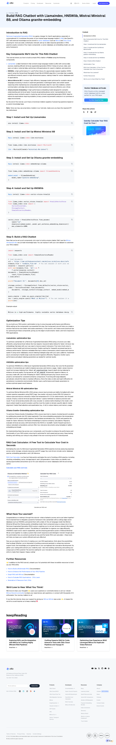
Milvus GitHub (48, 599)
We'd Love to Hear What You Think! (94, 79)
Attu (50, 711)
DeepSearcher (53, 703)
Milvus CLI (52, 714)
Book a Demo (86, 3)
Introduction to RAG (90, 36)
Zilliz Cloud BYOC (54, 691)
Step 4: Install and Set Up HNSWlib (94, 57)
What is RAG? (84, 713)
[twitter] (83, 112)
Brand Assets (100, 706)
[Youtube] (92, 668)
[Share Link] (95, 112)
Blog (82, 688)
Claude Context (53, 706)
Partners (99, 697)
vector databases (44, 41)
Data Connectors (85, 707)
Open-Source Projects (71, 691)
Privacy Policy (21, 734)
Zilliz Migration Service (55, 697)
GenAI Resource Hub (86, 694)
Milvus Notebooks (70, 705)
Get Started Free (103, 3)
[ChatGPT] (20, 691)
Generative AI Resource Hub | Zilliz (19, 580)
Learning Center (85, 691)
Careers (99, 691)
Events (98, 700)
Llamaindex (11, 64)
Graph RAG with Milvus (15, 574)
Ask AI (110, 741)
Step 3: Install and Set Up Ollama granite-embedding (94, 53)
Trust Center (84, 721)
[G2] (109, 668)
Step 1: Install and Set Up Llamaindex (95, 44)
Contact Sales (100, 703)
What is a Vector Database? (85, 717)
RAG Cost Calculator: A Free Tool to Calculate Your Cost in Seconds (94, 68)
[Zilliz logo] (9, 3)
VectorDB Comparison (87, 697)
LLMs (61, 38)
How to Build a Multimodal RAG (18, 569)
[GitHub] (102, 668)
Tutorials (11, 13)
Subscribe (34, 686)
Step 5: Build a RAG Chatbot (92, 61)
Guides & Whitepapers (87, 700)
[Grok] (27, 691)
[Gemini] (34, 691)
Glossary (83, 710)
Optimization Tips (89, 64)
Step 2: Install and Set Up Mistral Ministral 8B (94, 48)
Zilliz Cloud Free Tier (54, 694)
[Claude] (31, 691)
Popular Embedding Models (86, 704)
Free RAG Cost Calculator (69, 698)
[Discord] (105, 668)
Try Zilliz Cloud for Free (96, 100)
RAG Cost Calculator (13, 457)
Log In (94, 3)
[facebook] (87, 112)
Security (29, 734)
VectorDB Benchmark (71, 694)
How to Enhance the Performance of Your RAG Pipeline (26, 572)
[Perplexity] (23, 691)
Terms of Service (10, 734)
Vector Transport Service (54, 718)
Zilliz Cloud (67, 41)
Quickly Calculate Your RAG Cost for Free (96, 122)
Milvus (58, 41)
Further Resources (89, 76)
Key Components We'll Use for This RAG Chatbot (96, 40)
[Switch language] (71, 3)
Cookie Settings (37, 734)
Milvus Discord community (15, 593)
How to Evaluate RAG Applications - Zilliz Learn (24, 577)
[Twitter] (99, 668)
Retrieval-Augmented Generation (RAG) (19, 36)
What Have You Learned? (91, 72)
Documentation (69, 688)
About (98, 688)
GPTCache (52, 709)
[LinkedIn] (96, 668)
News (98, 694)
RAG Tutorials (69, 702)
